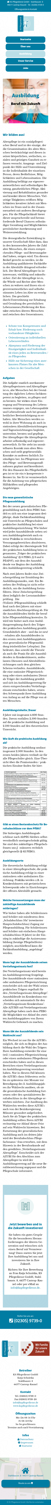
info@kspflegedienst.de (25, 1287)
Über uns (25, 47)
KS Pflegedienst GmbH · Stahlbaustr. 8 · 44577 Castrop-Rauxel (25, 4)
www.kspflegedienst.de (25, 1405)
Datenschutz (26, 1439)
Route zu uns (24, 1483)
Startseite (25, 40)
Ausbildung (25, 54)
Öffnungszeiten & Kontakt (25, 9)
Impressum (26, 1442)
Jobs (25, 68)
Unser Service (25, 61)
